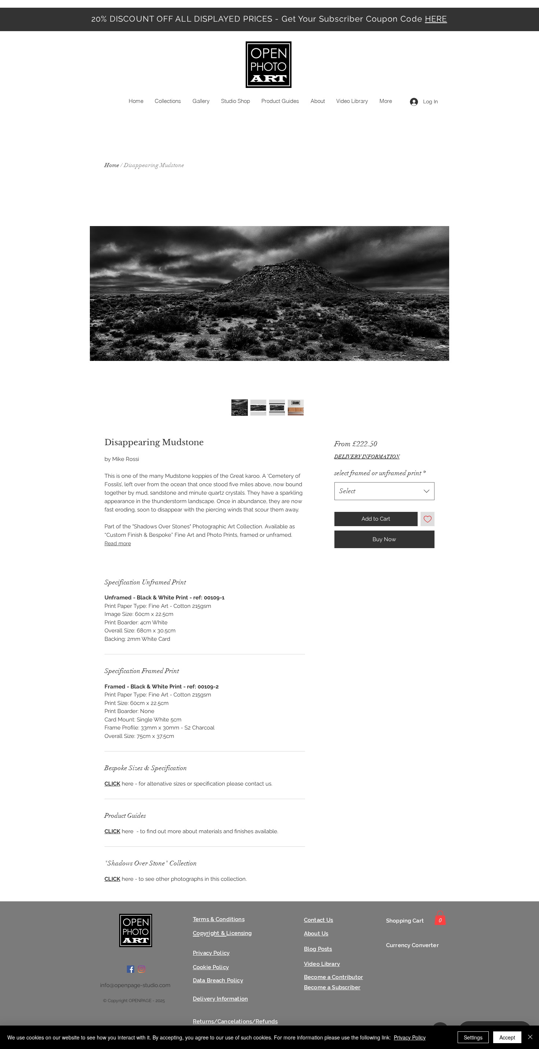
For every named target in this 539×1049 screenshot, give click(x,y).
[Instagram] (141, 969)
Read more (117, 543)
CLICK (112, 783)
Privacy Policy (410, 1037)
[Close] (530, 1037)
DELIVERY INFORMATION (367, 457)
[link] (440, 918)
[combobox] (384, 491)
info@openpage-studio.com (135, 985)
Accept (507, 1037)
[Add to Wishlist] (428, 519)
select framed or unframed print (380, 473)
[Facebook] (130, 969)
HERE (436, 18)
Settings (473, 1037)
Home (111, 165)
